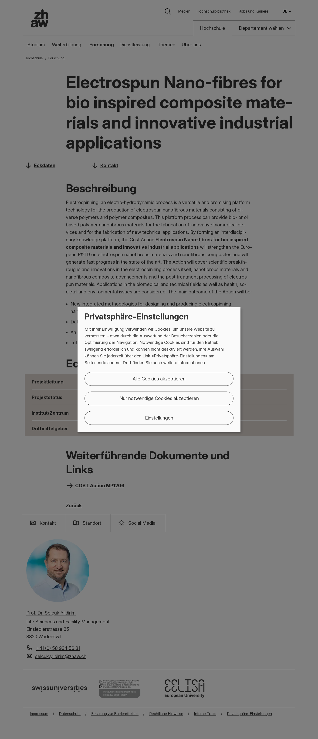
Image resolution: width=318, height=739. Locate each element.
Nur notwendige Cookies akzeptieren (159, 398)
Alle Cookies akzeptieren (159, 378)
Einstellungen (159, 417)
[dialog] (159, 369)
